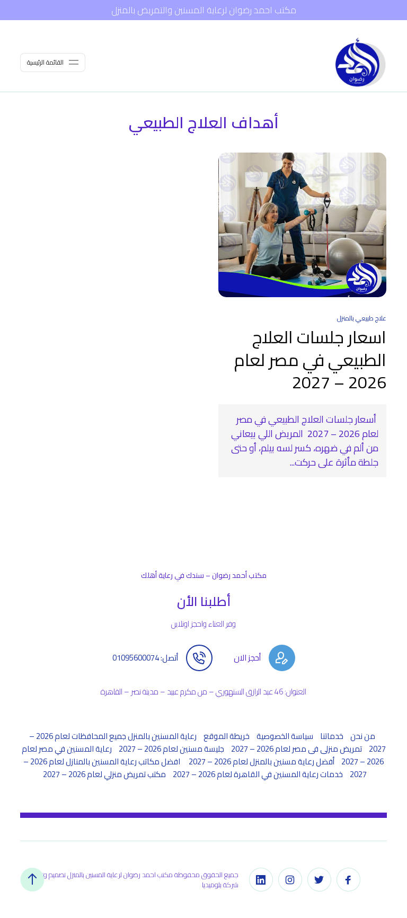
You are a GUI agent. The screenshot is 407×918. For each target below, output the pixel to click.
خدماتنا (331, 736)
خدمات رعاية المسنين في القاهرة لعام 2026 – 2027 (258, 774)
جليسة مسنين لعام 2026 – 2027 (171, 748)
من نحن (362, 736)
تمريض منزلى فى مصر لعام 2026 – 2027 (296, 748)
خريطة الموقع (227, 736)
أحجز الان (247, 658)
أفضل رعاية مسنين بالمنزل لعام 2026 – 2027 (261, 761)
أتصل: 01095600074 (145, 658)
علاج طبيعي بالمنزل (361, 318)
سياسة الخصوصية (284, 736)
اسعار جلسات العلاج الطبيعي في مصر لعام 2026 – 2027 (310, 359)
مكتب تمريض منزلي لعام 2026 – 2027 (104, 774)
